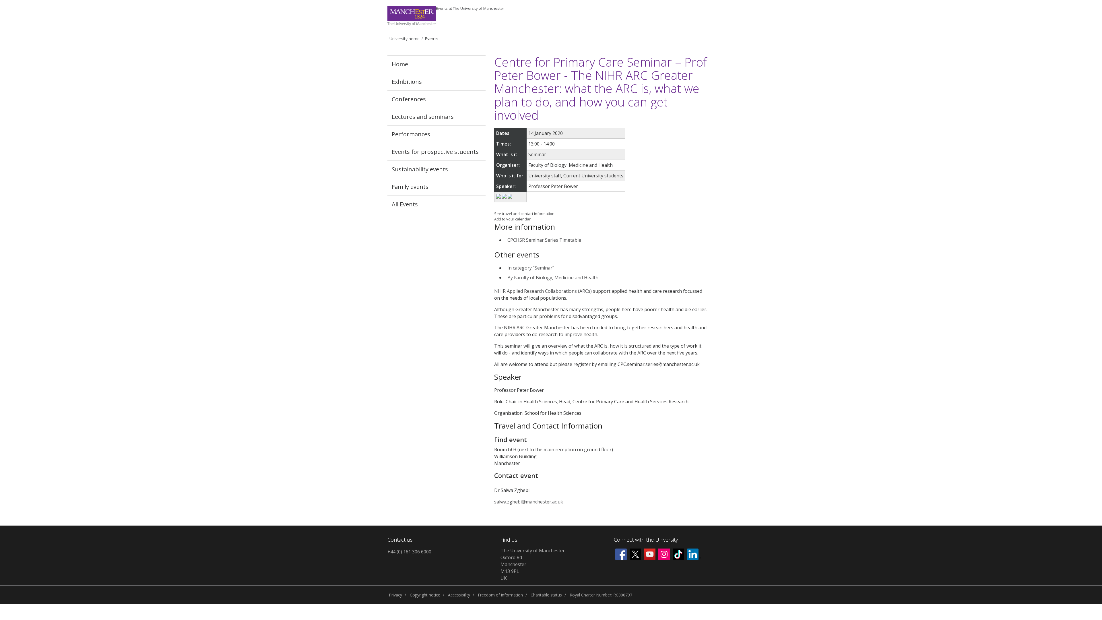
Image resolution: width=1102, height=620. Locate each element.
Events (470, 8)
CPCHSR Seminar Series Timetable (544, 240)
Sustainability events (420, 169)
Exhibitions (407, 82)
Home (400, 64)
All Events (405, 204)
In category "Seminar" (530, 268)
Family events (410, 187)
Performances (411, 134)
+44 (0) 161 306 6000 (409, 552)
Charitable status (546, 595)
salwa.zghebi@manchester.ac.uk (528, 502)
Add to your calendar (512, 219)
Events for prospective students (435, 152)
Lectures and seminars (423, 117)
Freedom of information (500, 595)
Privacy (395, 595)
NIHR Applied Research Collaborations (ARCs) (543, 291)
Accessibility (459, 595)
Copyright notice (425, 595)
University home (404, 38)
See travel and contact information (524, 213)
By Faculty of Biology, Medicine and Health (552, 277)
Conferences (409, 99)
